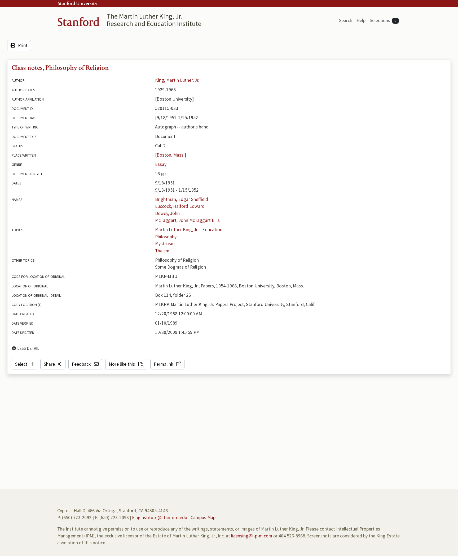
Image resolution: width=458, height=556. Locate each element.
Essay (160, 164)
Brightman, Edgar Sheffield (181, 199)
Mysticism (165, 244)
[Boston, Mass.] (170, 155)
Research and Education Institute (154, 23)
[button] (52, 364)
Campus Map (203, 517)
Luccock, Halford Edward (180, 206)
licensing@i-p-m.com (251, 536)
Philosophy (166, 237)
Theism (162, 251)
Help (360, 20)
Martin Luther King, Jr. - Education (188, 229)
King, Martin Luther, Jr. (177, 80)
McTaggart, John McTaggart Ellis (187, 220)
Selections (383, 20)
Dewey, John (167, 213)
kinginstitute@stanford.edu (159, 517)
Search (345, 20)
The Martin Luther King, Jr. (145, 16)
